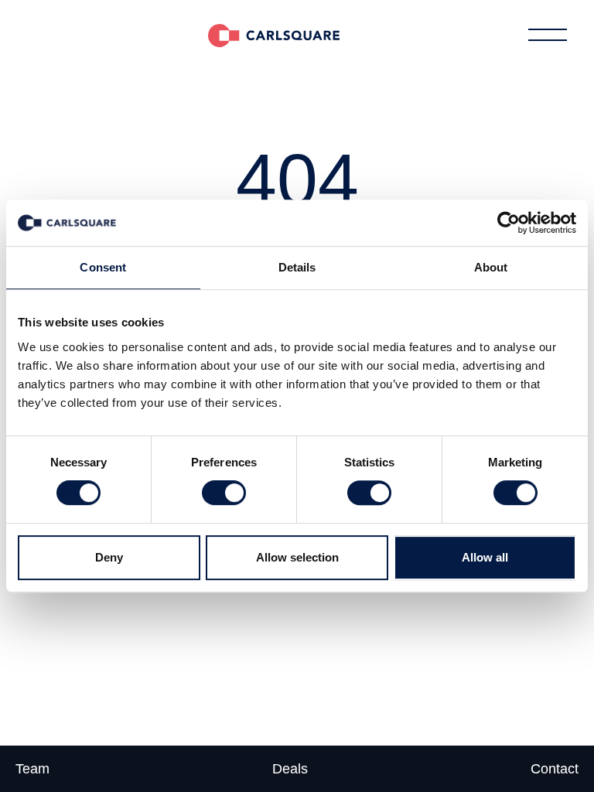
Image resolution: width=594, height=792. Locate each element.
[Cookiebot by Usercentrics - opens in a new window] (508, 222)
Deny (109, 557)
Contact (555, 769)
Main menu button (547, 35)
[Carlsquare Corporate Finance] (274, 34)
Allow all (485, 557)
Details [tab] (297, 267)
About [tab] (491, 267)
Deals (290, 769)
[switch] (224, 492)
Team (32, 769)
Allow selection (297, 557)
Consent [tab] (103, 267)
